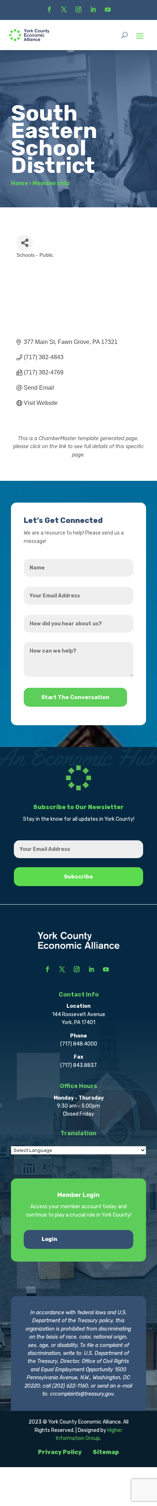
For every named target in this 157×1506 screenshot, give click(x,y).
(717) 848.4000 (78, 1044)
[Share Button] (24, 243)
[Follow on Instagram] (78, 9)
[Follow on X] (64, 9)
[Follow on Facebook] (49, 9)
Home (19, 183)
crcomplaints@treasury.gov (82, 1394)
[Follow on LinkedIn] (93, 9)
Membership (50, 183)
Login (49, 1239)
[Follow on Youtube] (108, 9)
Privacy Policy (60, 1452)
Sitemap (106, 1452)
